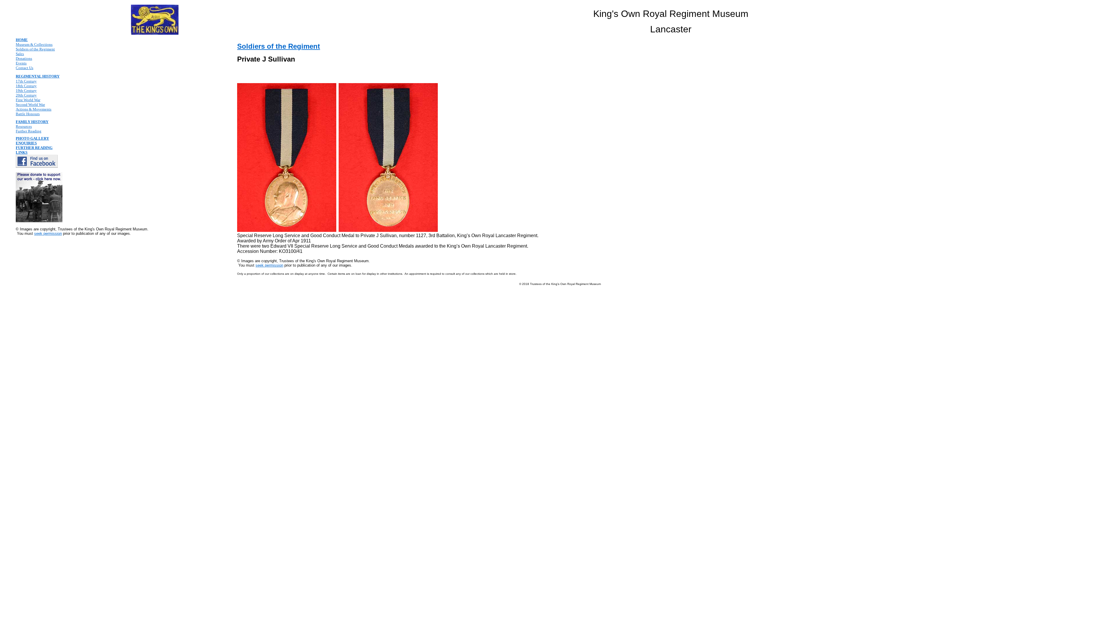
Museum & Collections (34, 44)
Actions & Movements (33, 109)
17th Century (26, 81)
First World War (28, 100)
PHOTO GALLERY (32, 138)
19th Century (26, 90)
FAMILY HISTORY (32, 122)
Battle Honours (28, 114)
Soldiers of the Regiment (35, 49)
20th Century (26, 95)
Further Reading (28, 131)
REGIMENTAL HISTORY (38, 76)
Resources (24, 126)
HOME (22, 40)
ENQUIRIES (26, 143)
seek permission (48, 233)
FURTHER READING (34, 148)
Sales (20, 54)
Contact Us (24, 68)
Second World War (30, 104)
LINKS (21, 152)
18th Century (26, 86)
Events (21, 63)
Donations (24, 58)
